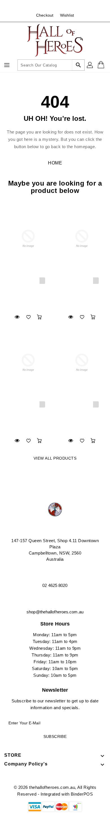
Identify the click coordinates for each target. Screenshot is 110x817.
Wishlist (67, 15)
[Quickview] (17, 317)
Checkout (44, 15)
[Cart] (101, 65)
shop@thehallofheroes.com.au (55, 611)
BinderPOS (82, 794)
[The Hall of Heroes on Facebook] (49, 6)
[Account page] (90, 65)
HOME (55, 163)
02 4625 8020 (54, 585)
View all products (55, 458)
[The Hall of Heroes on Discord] (60, 6)
